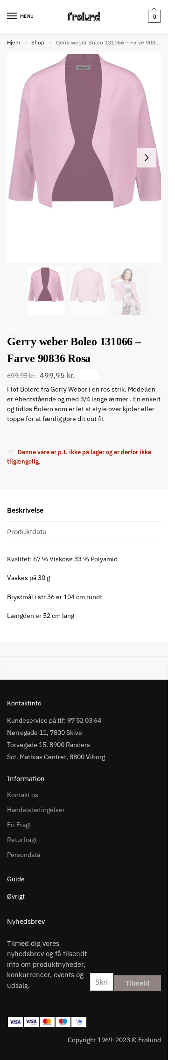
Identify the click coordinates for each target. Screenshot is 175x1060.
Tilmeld (137, 983)
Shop (37, 42)
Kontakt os (22, 795)
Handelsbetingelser (36, 810)
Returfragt (22, 839)
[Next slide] (146, 157)
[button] (153, 16)
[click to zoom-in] (87, 157)
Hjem (13, 42)
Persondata (23, 854)
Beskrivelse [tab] (25, 510)
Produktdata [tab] (26, 531)
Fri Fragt (19, 824)
